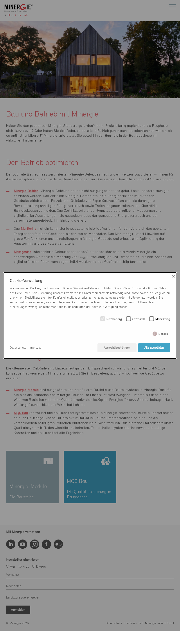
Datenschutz (18, 348)
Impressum (37, 348)
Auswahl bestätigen (117, 348)
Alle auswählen (154, 348)
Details (163, 333)
